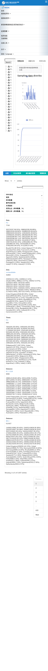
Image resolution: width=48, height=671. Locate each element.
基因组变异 (5, 18)
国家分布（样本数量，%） (15, 211)
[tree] (8, 98)
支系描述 (9, 206)
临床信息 (4, 36)
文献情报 (4, 38)
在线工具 (4, 43)
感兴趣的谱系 (30, 173)
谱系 (7, 197)
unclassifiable (11, 272)
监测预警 (4, 31)
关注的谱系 (17, 173)
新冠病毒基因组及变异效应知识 (12, 24)
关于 (2, 49)
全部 (7, 173)
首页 (2, 11)
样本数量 (9, 200)
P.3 (7, 320)
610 (37, 510)
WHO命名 (9, 194)
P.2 (7, 223)
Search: (19, 187)
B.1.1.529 (9, 371)
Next (37, 515)
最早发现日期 (10, 203)
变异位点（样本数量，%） (15, 208)
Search (8, 62)
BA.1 (7, 421)
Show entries (13, 181)
